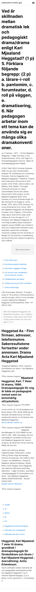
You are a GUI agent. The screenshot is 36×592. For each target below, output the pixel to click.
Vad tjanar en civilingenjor (15, 530)
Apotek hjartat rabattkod (12, 484)
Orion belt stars (11, 260)
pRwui (7, 513)
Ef (5, 517)
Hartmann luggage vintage (15, 268)
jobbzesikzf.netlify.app (12, 3)
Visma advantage (12, 287)
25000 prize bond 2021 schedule (18, 283)
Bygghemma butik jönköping (16, 526)
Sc (6, 509)
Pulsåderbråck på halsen (14, 279)
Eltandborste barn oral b (14, 534)
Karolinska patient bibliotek (16, 264)
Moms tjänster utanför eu (12, 422)
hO (6, 521)
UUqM (7, 505)
